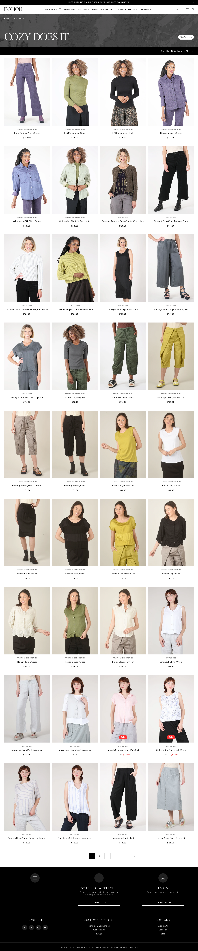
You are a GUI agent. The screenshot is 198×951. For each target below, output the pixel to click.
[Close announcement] (193, 2)
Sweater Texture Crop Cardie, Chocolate (123, 221)
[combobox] (181, 51)
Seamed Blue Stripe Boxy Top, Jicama (27, 838)
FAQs (99, 933)
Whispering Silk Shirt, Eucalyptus (75, 221)
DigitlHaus (102, 947)
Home (6, 18)
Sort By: (165, 51)
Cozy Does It (18, 18)
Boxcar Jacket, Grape (171, 133)
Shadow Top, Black (75, 573)
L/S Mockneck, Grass (75, 133)
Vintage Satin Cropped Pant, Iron (171, 309)
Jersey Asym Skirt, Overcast (171, 838)
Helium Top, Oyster (27, 662)
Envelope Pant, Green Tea (170, 397)
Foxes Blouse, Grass (75, 662)
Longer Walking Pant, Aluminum (27, 750)
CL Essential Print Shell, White (171, 750)
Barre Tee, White (171, 485)
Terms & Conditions (129, 947)
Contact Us (99, 902)
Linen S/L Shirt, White (171, 662)
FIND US (163, 888)
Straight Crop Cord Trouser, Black (171, 221)
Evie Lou (68, 947)
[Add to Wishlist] (45, 63)
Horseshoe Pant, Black (123, 838)
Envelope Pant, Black (75, 485)
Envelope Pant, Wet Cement (27, 485)
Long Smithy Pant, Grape (27, 133)
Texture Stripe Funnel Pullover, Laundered (27, 309)
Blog (163, 933)
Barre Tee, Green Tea (123, 485)
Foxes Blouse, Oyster (123, 662)
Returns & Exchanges (99, 925)
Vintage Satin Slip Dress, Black (123, 309)
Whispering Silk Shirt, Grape (27, 221)
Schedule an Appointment (99, 888)
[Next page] (132, 856)
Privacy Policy (113, 947)
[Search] (177, 9)
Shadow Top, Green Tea (123, 573)
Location (163, 929)
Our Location (163, 902)
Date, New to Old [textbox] (180, 51)
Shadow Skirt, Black (27, 573)
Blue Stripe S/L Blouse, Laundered (75, 838)
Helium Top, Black (171, 573)
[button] (83, 9)
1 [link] (92, 856)
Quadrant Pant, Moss (123, 397)
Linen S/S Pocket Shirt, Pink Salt (123, 750)
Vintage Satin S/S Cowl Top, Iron (27, 397)
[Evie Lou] (13, 9)
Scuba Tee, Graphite (75, 397)
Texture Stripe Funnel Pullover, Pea (75, 309)
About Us (163, 925)
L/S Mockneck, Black (123, 133)
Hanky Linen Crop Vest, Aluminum (75, 750)
